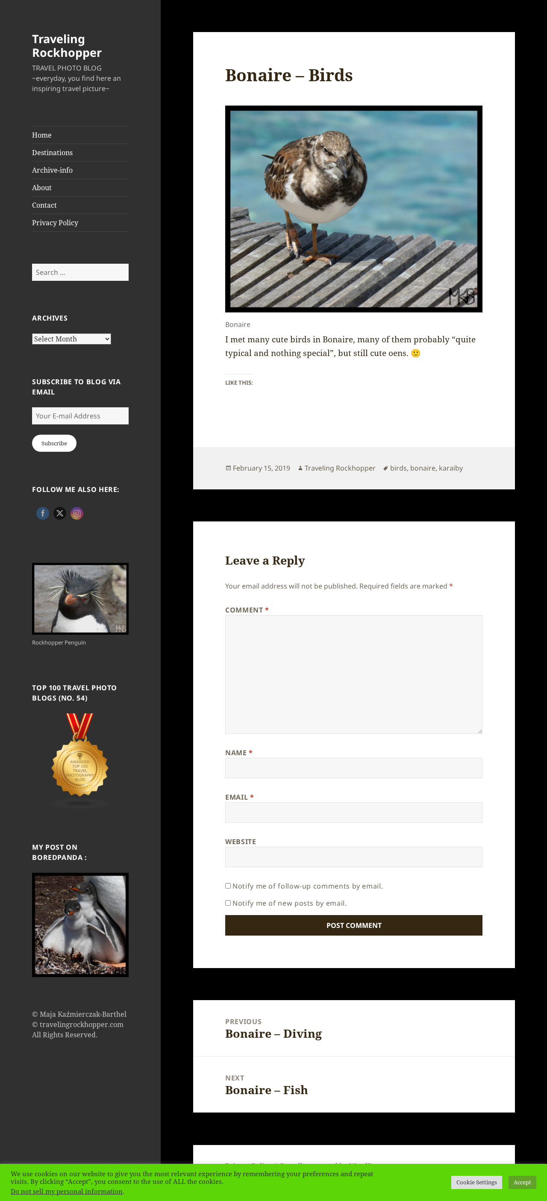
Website (240, 841)
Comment (247, 610)
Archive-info (52, 170)
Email (239, 797)
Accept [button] (522, 1182)
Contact (44, 205)
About (42, 187)
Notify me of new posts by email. (289, 903)
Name (239, 752)
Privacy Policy (55, 222)
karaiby (451, 468)
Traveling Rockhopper (67, 45)
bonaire (422, 468)
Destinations (52, 152)
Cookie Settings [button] (476, 1182)
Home (42, 135)
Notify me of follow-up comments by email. (307, 886)
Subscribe (54, 443)
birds (398, 468)
